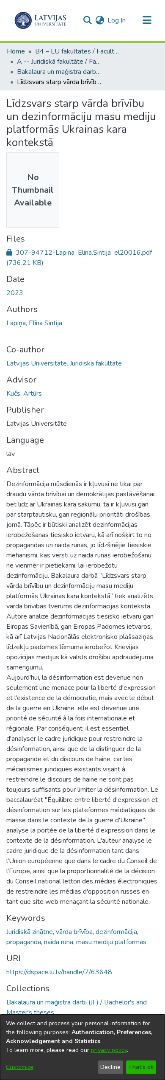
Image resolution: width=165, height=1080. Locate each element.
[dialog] (82, 1047)
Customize (19, 1067)
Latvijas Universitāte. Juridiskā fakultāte (64, 363)
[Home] (40, 20)
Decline (110, 1067)
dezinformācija (116, 932)
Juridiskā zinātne (29, 932)
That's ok (141, 1067)
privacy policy (109, 1050)
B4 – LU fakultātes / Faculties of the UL (77, 51)
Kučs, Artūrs (24, 393)
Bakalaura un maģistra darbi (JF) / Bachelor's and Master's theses (59, 71)
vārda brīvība (74, 932)
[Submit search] (87, 20)
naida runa (58, 942)
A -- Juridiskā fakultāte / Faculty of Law (59, 61)
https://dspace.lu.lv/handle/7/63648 (59, 972)
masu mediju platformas (111, 942)
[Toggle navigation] (147, 20)
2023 (14, 293)
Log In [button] (116, 20)
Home (16, 51)
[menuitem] (99, 20)
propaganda (23, 942)
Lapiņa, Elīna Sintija (34, 323)
